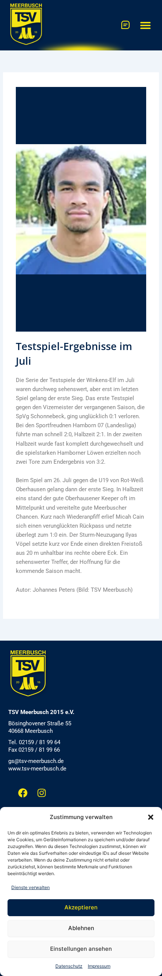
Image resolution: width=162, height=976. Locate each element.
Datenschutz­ (69, 966)
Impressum (99, 966)
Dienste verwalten (30, 887)
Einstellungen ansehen (81, 948)
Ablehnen (81, 928)
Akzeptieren (81, 907)
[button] (150, 817)
